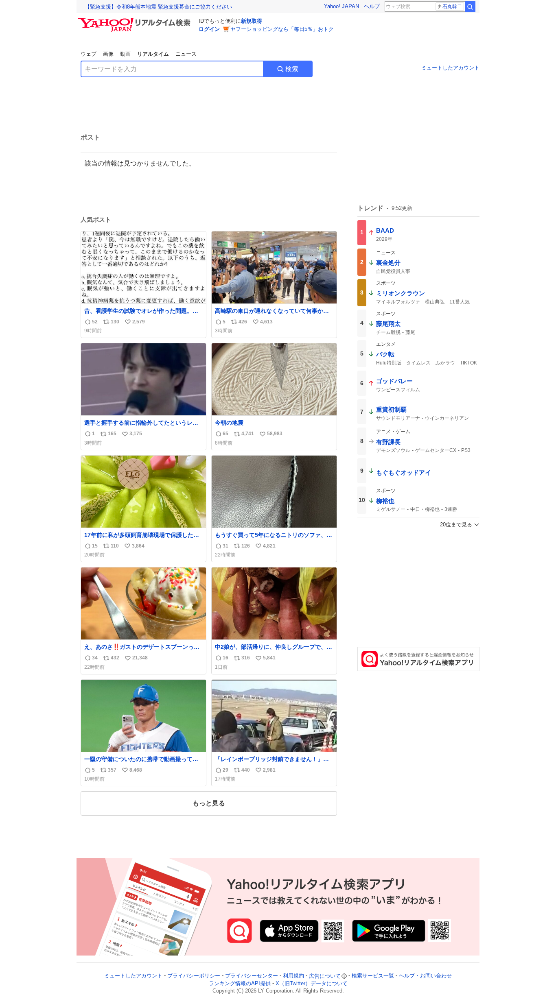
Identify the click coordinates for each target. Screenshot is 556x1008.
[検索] (470, 6)
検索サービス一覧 (373, 976)
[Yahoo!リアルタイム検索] (136, 20)
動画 (125, 54)
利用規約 (293, 976)
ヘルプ (372, 6)
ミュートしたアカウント (450, 68)
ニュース (186, 54)
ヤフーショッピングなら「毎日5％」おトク (282, 29)
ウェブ (88, 54)
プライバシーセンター (251, 976)
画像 (108, 54)
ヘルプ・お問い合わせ (425, 976)
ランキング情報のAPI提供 (240, 983)
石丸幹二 (452, 6)
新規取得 (251, 21)
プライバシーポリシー (193, 976)
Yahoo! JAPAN (341, 6)
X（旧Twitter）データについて (312, 983)
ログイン (209, 29)
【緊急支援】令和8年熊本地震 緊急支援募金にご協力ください (158, 7)
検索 (291, 68)
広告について (325, 976)
